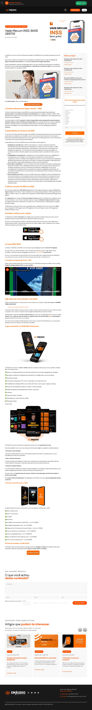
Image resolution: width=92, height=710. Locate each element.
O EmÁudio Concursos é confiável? (70, 659)
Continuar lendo (67, 64)
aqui (50, 316)
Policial (67, 114)
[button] (80, 630)
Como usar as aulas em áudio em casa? (18, 307)
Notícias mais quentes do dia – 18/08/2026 (17, 659)
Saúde (67, 122)
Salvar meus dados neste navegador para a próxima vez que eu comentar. (51, 602)
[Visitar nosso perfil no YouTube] (35, 692)
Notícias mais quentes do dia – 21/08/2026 (73, 59)
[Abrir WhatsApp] (88, 706)
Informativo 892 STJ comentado (45, 658)
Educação (68, 121)
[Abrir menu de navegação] (65, 10)
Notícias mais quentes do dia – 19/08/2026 (73, 88)
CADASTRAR (75, 133)
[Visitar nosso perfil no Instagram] (28, 692)
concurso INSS (39, 252)
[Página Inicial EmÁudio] (11, 10)
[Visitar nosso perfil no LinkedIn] (38, 692)
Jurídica (67, 111)
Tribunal (67, 118)
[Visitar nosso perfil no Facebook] (31, 692)
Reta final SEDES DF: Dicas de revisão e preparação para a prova (74, 78)
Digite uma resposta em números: (13, 601)
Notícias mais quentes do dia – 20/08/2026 (73, 69)
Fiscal (67, 115)
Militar (67, 124)
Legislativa (68, 117)
